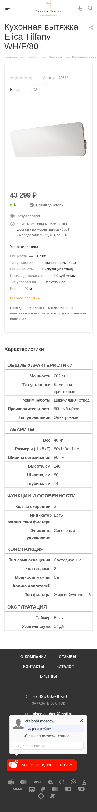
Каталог (65, 667)
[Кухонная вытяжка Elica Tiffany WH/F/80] (48, 139)
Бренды (48, 676)
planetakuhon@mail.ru (52, 713)
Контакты (33, 667)
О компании (33, 657)
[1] (11, 78)
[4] (25, 78)
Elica (14, 89)
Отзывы (68, 657)
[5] (30, 78)
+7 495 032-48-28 (50, 696)
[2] (16, 78)
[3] (21, 78)
